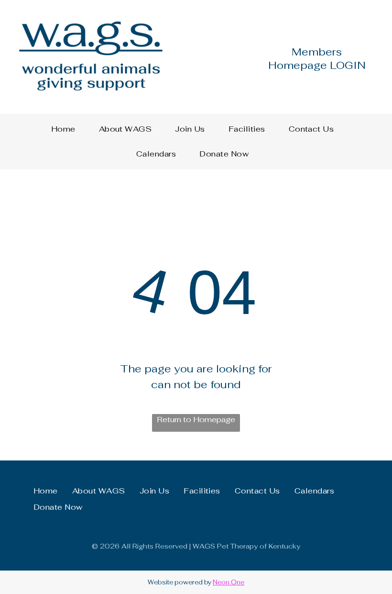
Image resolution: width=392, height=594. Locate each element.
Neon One (228, 582)
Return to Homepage (196, 420)
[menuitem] (67, 129)
